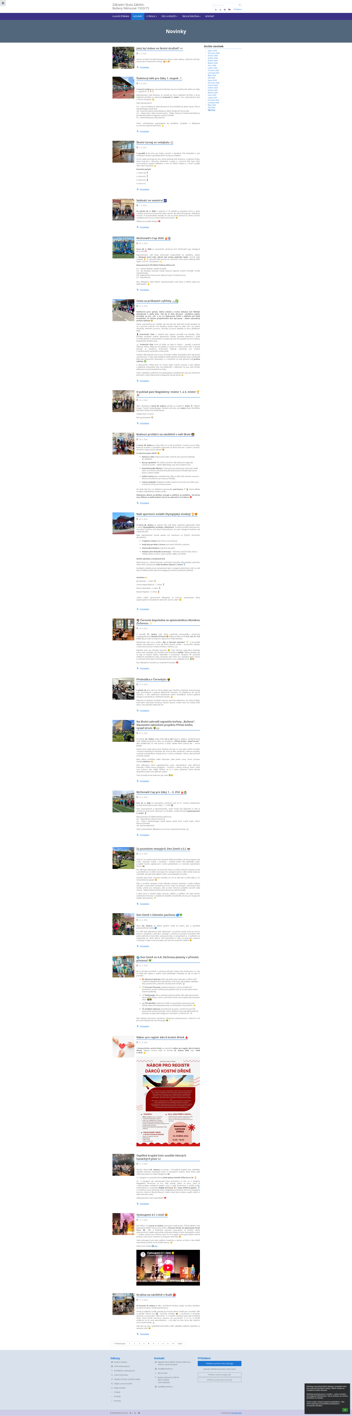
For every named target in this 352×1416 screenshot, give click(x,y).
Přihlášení (238, 9)
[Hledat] (239, 4)
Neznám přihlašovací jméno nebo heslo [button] (220, 1369)
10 (173, 1343)
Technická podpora (122, 1366)
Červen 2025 (213, 85)
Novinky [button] (137, 16)
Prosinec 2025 (213, 70)
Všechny (211, 110)
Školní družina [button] (190, 16)
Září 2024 (211, 107)
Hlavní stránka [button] (120, 16)
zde (156, 1246)
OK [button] (345, 1410)
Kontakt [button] (209, 16)
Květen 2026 (213, 58)
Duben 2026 (213, 60)
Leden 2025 (212, 97)
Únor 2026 (212, 65)
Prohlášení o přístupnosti (124, 1370)
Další (180, 1343)
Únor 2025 (212, 95)
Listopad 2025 (213, 73)
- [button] (221, 9)
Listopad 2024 (213, 102)
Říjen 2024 (212, 105)
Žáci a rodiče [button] (169, 16)
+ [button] (216, 9)
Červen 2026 (213, 55)
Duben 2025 (213, 90)
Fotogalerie (144, 67)
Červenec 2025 (214, 83)
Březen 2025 (213, 92)
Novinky (117, 1401)
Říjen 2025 (212, 75)
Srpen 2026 (212, 50)
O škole (117, 1392)
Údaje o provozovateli (123, 1383)
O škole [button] (150, 16)
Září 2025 (211, 78)
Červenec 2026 (214, 53)
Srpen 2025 (212, 80)
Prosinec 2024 (213, 100)
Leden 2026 (212, 68)
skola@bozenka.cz (165, 1368)
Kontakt (117, 1396)
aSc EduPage (236, 1413)
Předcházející (120, 1343)
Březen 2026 (213, 63)
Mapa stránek (119, 1388)
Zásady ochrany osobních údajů (127, 1379)
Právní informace (121, 1375)
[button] (224, 10)
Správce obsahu (120, 1362)
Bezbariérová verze (120, 1413)
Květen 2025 (213, 87)
